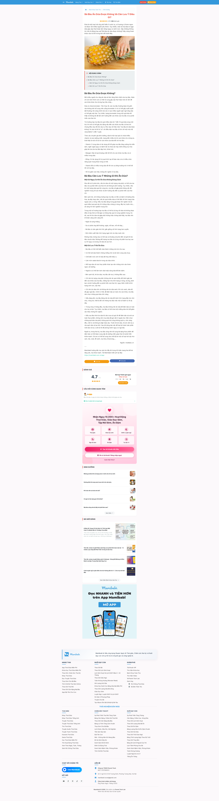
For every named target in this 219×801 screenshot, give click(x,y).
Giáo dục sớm (99, 691)
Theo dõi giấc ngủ (101, 678)
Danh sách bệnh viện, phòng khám (106, 748)
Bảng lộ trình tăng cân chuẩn (105, 723)
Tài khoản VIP (131, 667)
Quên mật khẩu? (109, 460)
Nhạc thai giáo (67, 676)
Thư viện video (132, 676)
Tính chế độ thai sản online (71, 684)
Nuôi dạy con (89, 2)
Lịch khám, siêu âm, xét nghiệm (105, 729)
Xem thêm (108, 513)
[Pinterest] (81, 781)
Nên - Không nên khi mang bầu (105, 737)
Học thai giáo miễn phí (69, 740)
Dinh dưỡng (106, 9)
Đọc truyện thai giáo (69, 678)
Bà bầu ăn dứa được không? (97, 77)
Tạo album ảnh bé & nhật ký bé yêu (106, 702)
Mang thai (78, 2)
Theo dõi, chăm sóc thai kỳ (71, 673)
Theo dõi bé (98, 667)
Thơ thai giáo (66, 726)
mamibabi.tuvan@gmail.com (107, 777)
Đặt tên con (99, 734)
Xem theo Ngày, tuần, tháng (71, 745)
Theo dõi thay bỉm (133, 740)
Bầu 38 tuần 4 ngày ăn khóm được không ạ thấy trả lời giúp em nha (103, 397)
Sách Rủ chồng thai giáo (70, 748)
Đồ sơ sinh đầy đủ (101, 740)
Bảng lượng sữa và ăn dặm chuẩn (138, 729)
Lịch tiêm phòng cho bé (135, 745)
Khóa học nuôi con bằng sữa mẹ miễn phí (108, 686)
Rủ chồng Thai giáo (137, 684)
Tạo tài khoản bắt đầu (111, 449)
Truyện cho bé (99, 700)
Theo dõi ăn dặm (132, 726)
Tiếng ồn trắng (132, 756)
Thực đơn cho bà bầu (69, 681)
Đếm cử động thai (101, 745)
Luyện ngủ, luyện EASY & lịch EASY (107, 694)
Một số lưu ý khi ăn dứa (97, 86)
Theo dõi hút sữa (133, 732)
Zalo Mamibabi (73, 770)
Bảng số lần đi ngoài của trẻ (136, 743)
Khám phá (99, 2)
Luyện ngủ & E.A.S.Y (133, 754)
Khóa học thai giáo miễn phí (71, 670)
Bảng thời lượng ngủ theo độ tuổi (138, 737)
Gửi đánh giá (123, 383)
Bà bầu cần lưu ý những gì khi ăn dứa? (101, 80)
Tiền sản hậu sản (100, 732)
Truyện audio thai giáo (69, 729)
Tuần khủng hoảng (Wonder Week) (106, 680)
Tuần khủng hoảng (133, 751)
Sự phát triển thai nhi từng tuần (105, 715)
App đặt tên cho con (69, 692)
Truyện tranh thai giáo (69, 732)
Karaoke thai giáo (68, 734)
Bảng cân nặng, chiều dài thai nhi (106, 718)
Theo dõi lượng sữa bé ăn (135, 723)
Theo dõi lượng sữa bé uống (104, 689)
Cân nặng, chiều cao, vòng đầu (137, 718)
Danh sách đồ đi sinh (102, 743)
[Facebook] (68, 781)
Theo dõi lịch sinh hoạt (102, 670)
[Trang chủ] (86, 10)
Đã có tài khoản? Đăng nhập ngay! (110, 455)
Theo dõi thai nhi (68, 687)
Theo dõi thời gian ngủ (135, 734)
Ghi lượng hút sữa (101, 683)
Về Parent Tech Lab (133, 678)
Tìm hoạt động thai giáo (70, 743)
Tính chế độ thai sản (102, 751)
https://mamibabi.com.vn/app (94, 355)
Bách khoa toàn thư (95, 9)
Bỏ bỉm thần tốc (136, 687)
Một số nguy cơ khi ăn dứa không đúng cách (104, 83)
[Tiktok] (77, 781)
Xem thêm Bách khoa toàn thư (108, 580)
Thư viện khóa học (133, 670)
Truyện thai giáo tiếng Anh (71, 723)
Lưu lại (97, 361)
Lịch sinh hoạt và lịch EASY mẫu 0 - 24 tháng (107, 674)
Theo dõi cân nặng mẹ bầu (71, 689)
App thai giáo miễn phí (69, 667)
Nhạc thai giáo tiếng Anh (70, 718)
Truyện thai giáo (67, 721)
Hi (89, 394)
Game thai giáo (67, 737)
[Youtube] (63, 781)
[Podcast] (72, 781)
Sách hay (130, 681)
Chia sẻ (123, 361)
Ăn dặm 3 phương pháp (102, 697)
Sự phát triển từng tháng (135, 715)
